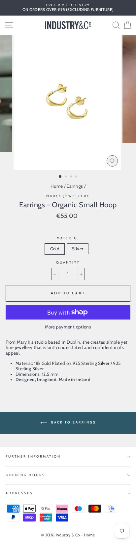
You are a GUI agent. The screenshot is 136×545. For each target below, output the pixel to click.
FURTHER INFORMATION (33, 456)
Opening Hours (25, 475)
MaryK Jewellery (68, 196)
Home (57, 186)
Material (68, 238)
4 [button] (77, 177)
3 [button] (71, 177)
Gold (54, 248)
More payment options (68, 326)
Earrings (74, 186)
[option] (68, 7)
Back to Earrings (73, 423)
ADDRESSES (19, 493)
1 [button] (60, 176)
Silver (77, 248)
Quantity (68, 263)
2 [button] (66, 177)
